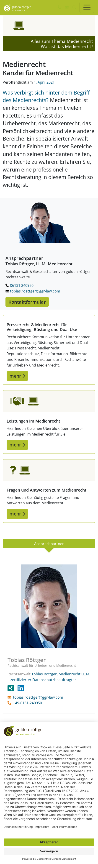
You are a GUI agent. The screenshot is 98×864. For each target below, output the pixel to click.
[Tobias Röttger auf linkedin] (21, 688)
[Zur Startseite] (17, 7)
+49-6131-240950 (27, 702)
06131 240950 (21, 285)
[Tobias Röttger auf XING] (13, 688)
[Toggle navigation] (87, 7)
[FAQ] (49, 470)
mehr (16, 376)
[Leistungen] (49, 401)
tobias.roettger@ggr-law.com (34, 291)
